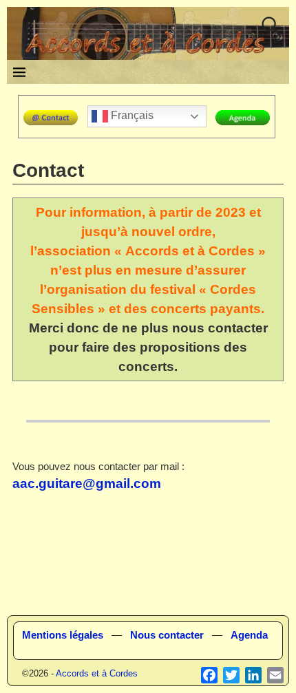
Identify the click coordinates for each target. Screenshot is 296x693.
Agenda (249, 635)
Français (131, 116)
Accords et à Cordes (97, 673)
